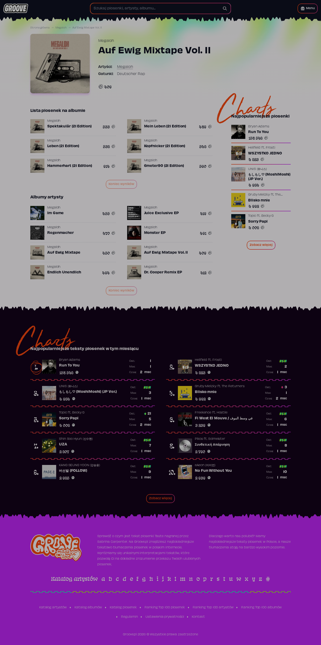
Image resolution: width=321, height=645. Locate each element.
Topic (252, 216)
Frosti (270, 147)
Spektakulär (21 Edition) (69, 126)
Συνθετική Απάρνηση (212, 444)
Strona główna (40, 28)
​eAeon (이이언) (205, 465)
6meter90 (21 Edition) (164, 166)
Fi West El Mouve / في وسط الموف (224, 418)
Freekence (203, 412)
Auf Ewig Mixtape (63, 252)
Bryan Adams (258, 126)
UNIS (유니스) (257, 169)
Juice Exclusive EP (161, 213)
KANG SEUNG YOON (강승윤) (79, 465)
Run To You (258, 132)
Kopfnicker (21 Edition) (164, 146)
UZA (63, 444)
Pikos (199, 439)
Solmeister (216, 439)
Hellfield (254, 147)
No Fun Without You (213, 470)
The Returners (233, 386)
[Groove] (16, 8)
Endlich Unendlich (64, 272)
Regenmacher (60, 233)
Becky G (267, 216)
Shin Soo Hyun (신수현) (76, 439)
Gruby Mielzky (259, 194)
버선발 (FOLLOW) (73, 470)
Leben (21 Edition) (63, 146)
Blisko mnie (259, 200)
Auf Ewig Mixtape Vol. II (166, 252)
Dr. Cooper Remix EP (163, 272)
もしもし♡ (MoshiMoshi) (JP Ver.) (269, 177)
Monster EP (155, 233)
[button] (307, 8)
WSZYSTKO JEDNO (265, 153)
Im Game (55, 213)
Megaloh (61, 28)
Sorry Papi (258, 221)
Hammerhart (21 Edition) (69, 166)
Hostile (222, 412)
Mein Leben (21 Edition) (165, 126)
